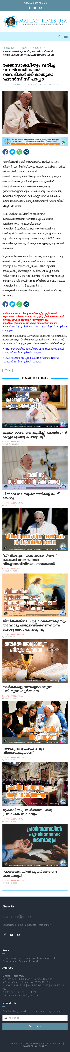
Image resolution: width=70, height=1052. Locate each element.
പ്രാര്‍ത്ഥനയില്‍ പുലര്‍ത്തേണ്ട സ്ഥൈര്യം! (29, 874)
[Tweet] (12, 152)
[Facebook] (29, 8)
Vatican (37, 48)
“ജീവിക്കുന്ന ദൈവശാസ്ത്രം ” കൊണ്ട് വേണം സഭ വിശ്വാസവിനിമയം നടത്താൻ (29, 560)
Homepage (8, 48)
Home (5, 958)
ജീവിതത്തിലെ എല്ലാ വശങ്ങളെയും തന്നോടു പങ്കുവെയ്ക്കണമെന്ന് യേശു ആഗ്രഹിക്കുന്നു (34, 625)
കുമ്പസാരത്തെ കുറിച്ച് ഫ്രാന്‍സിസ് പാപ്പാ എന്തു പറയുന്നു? (34, 435)
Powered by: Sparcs (35, 1046)
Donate (23, 961)
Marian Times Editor (50, 85)
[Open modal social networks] (26, 152)
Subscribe (35, 1026)
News (24, 48)
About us (16, 958)
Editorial (33, 961)
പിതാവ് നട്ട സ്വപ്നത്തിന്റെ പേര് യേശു (30, 496)
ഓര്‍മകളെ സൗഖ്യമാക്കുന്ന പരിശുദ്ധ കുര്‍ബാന (27, 689)
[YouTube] (35, 8)
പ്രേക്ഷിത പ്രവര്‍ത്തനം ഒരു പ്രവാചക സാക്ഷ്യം (27, 812)
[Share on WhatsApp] (19, 152)
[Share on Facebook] (5, 152)
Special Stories (9, 442)
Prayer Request (45, 958)
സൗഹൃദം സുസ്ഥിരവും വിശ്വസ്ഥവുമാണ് (23, 751)
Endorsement (9, 961)
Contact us (29, 958)
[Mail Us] (40, 8)
